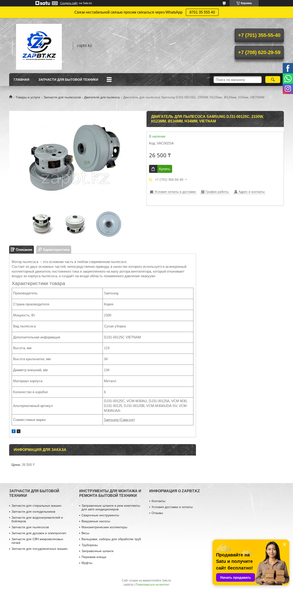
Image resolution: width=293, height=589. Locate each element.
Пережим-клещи (93, 557)
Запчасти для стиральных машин (36, 505)
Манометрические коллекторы (104, 527)
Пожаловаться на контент (153, 584)
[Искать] (272, 79)
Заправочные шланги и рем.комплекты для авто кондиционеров (110, 507)
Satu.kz (166, 580)
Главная (21, 79)
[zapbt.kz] (39, 46)
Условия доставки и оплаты (172, 507)
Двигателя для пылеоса (102, 97)
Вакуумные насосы (95, 521)
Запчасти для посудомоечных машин (39, 548)
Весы (85, 533)
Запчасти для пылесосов (62, 97)
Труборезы (89, 545)
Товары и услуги (28, 97)
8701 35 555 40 (202, 12)
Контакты (158, 501)
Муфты (86, 563)
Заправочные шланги (97, 551)
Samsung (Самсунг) (119, 420)
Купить (164, 169)
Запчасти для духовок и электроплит (38, 533)
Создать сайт (69, 3)
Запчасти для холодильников (33, 511)
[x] (18, 432)
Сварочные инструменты (100, 515)
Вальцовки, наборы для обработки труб (111, 539)
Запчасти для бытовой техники (68, 79)
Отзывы (157, 513)
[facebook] (14, 432)
